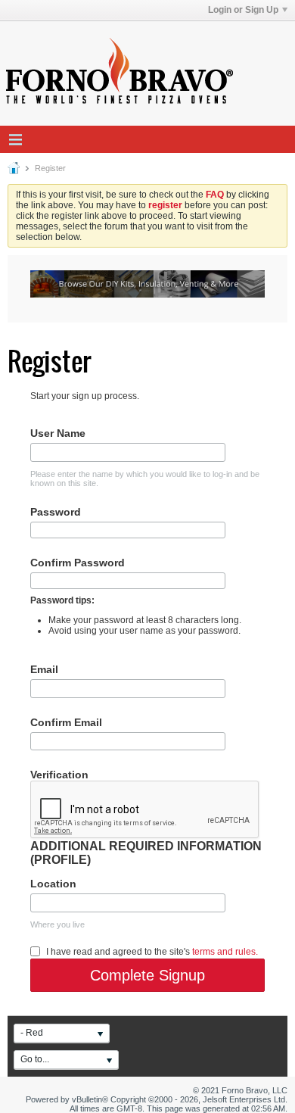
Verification (59, 774)
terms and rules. (225, 951)
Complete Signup (147, 975)
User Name (57, 433)
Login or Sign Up (243, 10)
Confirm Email (66, 722)
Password (55, 512)
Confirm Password (77, 562)
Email (44, 669)
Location (53, 884)
